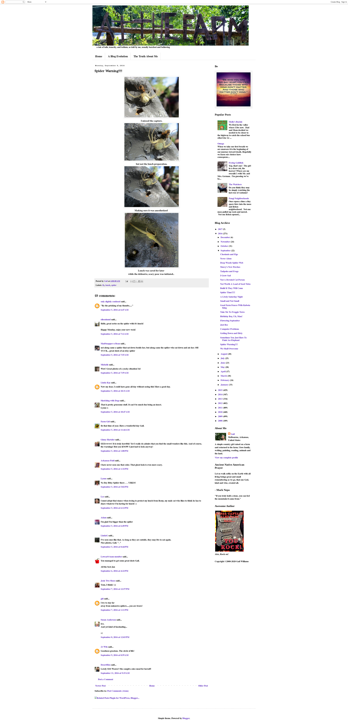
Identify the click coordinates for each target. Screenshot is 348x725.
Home (98, 56)
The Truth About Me (145, 56)
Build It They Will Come (231, 288)
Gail (233, 433)
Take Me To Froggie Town (232, 311)
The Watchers (235, 184)
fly (103, 285)
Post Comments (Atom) (118, 690)
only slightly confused (110, 301)
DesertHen (106, 664)
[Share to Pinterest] (142, 281)
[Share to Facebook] (139, 281)
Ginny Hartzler (108, 439)
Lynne (104, 478)
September (226, 250)
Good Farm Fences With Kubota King (235, 306)
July (223, 358)
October (225, 245)
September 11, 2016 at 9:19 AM (115, 673)
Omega (220, 143)
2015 (220, 390)
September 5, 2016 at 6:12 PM (114, 507)
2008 (220, 420)
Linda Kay (106, 382)
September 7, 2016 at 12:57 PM (115, 588)
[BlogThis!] (134, 281)
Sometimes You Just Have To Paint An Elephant (233, 339)
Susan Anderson (108, 619)
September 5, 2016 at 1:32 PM (114, 468)
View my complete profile (226, 457)
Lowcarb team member (111, 556)
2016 (220, 233)
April (223, 371)
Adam (103, 517)
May (223, 367)
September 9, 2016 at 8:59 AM (114, 655)
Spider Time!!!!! (227, 292)
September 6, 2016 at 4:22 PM (114, 570)
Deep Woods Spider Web (231, 262)
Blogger (185, 718)
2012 (220, 403)
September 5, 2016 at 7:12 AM (114, 333)
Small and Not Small (229, 300)
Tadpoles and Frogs (229, 271)
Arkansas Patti (107, 460)
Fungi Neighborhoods (239, 198)
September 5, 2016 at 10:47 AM (115, 411)
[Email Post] (126, 281)
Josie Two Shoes (108, 580)
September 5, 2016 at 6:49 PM (114, 525)
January (225, 384)
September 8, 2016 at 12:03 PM (115, 637)
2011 (220, 407)
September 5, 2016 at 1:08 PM (114, 450)
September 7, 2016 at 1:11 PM (114, 609)
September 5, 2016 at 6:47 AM (114, 309)
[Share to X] (136, 281)
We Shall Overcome (229, 348)
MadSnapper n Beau (110, 343)
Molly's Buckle (235, 121)
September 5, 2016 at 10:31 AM (115, 390)
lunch (107, 285)
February (225, 380)
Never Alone (226, 258)
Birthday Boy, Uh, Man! (231, 316)
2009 (220, 416)
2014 (220, 394)
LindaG (104, 535)
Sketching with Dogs (110, 400)
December (226, 237)
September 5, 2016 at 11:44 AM (115, 429)
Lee (102, 496)
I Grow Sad (225, 275)
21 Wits (104, 646)
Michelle (104, 364)
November (226, 241)
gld (102, 598)
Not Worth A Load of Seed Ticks (235, 283)
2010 (220, 411)
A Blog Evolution (118, 56)
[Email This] (131, 281)
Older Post (203, 685)
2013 (220, 398)
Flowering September (230, 320)
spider (113, 285)
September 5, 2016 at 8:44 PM (114, 546)
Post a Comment (105, 679)
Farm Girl (105, 421)
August (224, 353)
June (223, 362)
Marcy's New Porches (230, 266)
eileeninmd (106, 319)
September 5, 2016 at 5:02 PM (114, 486)
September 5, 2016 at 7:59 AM (114, 372)
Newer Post (100, 685)
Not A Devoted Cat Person (232, 279)
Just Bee (224, 324)
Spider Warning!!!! (229, 344)
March (224, 375)
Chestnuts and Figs (229, 254)
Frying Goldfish (236, 162)
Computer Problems (229, 328)
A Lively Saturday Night (231, 296)
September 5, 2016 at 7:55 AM (114, 354)
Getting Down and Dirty (231, 333)
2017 (220, 229)
